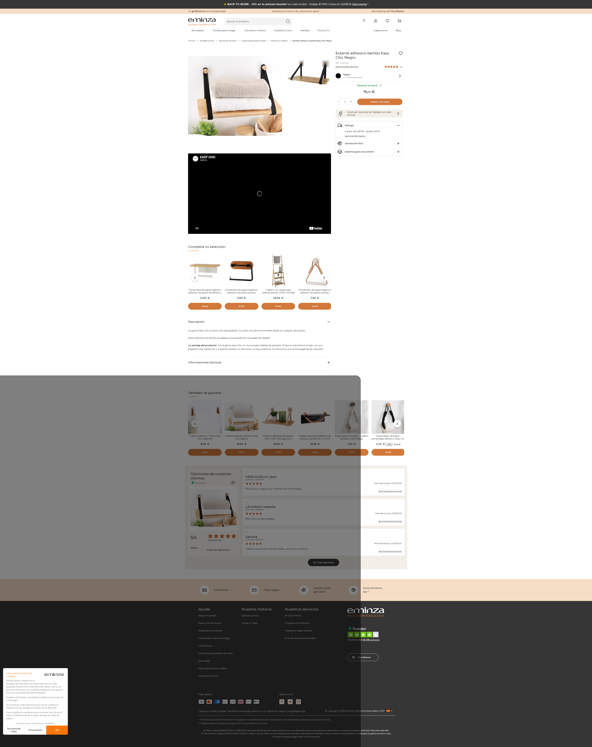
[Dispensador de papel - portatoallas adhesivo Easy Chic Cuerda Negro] (388, 417)
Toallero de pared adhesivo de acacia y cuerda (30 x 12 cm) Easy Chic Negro (315, 439)
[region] (296, 41)
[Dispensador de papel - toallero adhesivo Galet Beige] (351, 417)
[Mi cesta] (399, 21)
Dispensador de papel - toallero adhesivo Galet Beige (351, 437)
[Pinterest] (281, 701)
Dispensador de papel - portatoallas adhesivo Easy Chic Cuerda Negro (388, 439)
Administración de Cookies (212, 668)
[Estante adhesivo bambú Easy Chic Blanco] (241, 417)
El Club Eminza (293, 615)
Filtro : (194, 547)
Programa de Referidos (297, 623)
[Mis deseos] (387, 21)
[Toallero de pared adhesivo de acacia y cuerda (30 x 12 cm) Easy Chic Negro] (315, 417)
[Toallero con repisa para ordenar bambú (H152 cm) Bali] (278, 271)
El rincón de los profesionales (300, 638)
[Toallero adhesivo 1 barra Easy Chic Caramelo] (205, 417)
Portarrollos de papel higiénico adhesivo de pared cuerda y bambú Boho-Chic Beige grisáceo (315, 294)
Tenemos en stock (368, 85)
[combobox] (219, 550)
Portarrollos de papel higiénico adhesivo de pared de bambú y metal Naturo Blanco (205, 293)
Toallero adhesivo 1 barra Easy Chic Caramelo (205, 437)
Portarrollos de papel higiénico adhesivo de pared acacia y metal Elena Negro (241, 293)
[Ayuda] (364, 21)
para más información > (355, 136)
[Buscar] (288, 21)
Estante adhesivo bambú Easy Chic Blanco (241, 437)
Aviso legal (204, 660)
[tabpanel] (269, 30)
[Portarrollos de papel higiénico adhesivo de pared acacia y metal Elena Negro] (241, 271)
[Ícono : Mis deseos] (400, 53)
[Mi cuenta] (376, 21)
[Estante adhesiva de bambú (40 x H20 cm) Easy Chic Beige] (278, 417)
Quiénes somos (249, 615)
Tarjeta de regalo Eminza (298, 630)
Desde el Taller (249, 623)
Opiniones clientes (208, 676)
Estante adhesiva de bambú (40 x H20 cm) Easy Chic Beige (278, 439)
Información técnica (347, 66)
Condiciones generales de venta (215, 653)
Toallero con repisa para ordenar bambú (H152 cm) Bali (278, 291)
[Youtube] (290, 701)
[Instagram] (298, 701)
